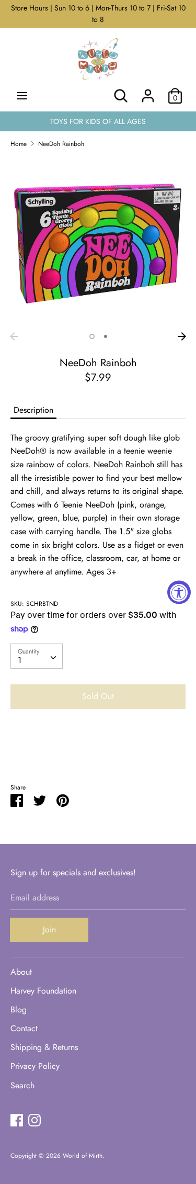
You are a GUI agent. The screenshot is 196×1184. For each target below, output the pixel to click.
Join (49, 929)
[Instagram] (34, 1120)
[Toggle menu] (21, 95)
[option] (98, 241)
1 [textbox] (19, 660)
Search (22, 1085)
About (21, 972)
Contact (24, 1028)
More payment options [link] (98, 753)
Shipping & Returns (44, 1047)
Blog (18, 1009)
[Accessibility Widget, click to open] (179, 592)
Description (33, 410)
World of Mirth (82, 1155)
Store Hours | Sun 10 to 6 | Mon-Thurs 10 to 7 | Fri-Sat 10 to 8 (98, 14)
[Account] (147, 92)
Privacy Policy (35, 1066)
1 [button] (92, 336)
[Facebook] (16, 1120)
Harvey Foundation (43, 991)
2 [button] (105, 336)
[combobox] (36, 656)
